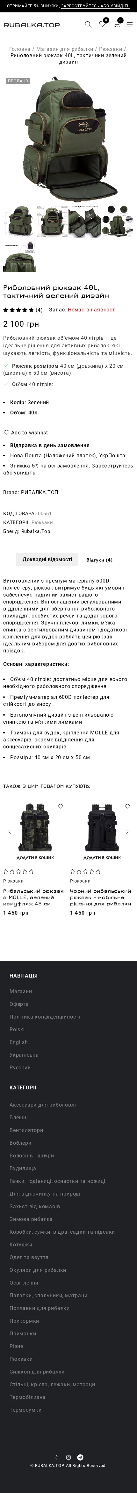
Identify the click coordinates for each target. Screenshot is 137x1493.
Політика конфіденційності (45, 1017)
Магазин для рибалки (64, 49)
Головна (20, 49)
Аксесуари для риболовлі (43, 1105)
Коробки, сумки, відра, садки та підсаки (62, 1232)
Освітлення (24, 1283)
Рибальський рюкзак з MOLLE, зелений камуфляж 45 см (33, 897)
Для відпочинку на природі (45, 1194)
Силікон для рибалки (37, 1372)
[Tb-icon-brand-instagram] (68, 1457)
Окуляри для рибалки (38, 1270)
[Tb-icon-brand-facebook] (57, 1457)
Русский (20, 1068)
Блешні (19, 1118)
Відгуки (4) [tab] (99, 559)
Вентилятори (26, 1130)
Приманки (23, 1334)
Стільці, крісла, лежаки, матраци (52, 1384)
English (19, 1042)
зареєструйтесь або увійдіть (95, 6)
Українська (24, 1055)
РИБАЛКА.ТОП (39, 492)
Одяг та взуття (29, 1257)
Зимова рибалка (31, 1219)
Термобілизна (28, 1397)
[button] (35, 857)
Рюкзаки (110, 49)
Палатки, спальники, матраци (49, 1295)
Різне (16, 1346)
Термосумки (26, 1410)
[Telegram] (80, 1457)
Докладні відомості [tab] (47, 559)
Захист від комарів (35, 1206)
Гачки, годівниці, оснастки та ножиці (57, 1181)
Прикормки (24, 1321)
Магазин (21, 991)
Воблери (21, 1143)
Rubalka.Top (35, 531)
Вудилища (23, 1168)
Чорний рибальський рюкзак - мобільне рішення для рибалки (100, 897)
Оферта (19, 1004)
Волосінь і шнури (32, 1156)
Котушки (21, 1245)
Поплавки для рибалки (40, 1308)
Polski (17, 1029)
